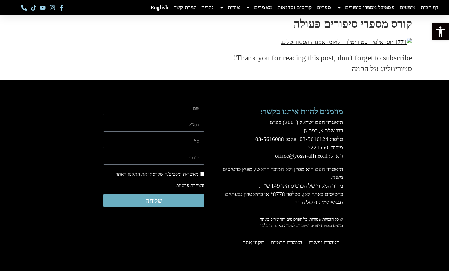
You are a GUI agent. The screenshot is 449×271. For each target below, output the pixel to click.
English (159, 7)
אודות (234, 7)
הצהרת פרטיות (286, 242)
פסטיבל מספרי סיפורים (369, 7)
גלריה (207, 7)
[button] (440, 31)
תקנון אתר (253, 242)
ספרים (324, 7)
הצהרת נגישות (324, 242)
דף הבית (429, 7)
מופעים (408, 7)
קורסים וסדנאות (294, 7)
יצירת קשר (185, 7)
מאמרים (263, 7)
